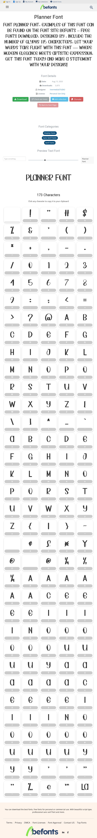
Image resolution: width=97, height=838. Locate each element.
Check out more (40, 99)
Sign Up (17, 2)
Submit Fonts (57, 2)
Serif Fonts (49, 142)
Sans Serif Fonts (50, 138)
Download (22, 99)
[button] (91, 8)
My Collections (43, 2)
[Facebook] (67, 833)
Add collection (60, 99)
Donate (77, 99)
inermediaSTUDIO (57, 89)
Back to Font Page (49, 105)
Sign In (7, 2)
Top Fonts (82, 823)
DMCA (27, 823)
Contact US (69, 823)
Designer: (42, 89)
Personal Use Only (57, 93)
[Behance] (63, 833)
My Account (29, 2)
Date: (44, 81)
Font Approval (54, 823)
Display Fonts (49, 133)
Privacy (18, 823)
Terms (9, 823)
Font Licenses (39, 823)
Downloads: (47, 85)
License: (41, 93)
